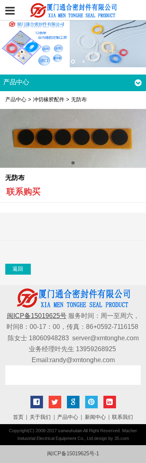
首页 (18, 417)
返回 (18, 269)
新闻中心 (95, 417)
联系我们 (122, 417)
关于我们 (40, 417)
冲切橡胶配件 (48, 99)
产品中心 (15, 99)
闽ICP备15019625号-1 (73, 454)
